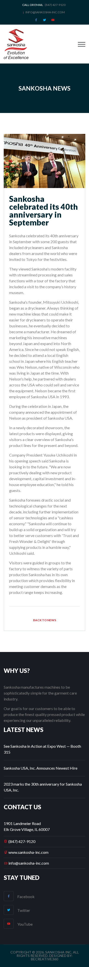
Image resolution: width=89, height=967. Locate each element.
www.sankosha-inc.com (28, 852)
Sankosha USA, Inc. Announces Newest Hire (40, 768)
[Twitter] (44, 19)
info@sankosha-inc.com (45, 12)
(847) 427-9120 (21, 841)
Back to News (44, 620)
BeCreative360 (44, 959)
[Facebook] (36, 19)
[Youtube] (52, 19)
